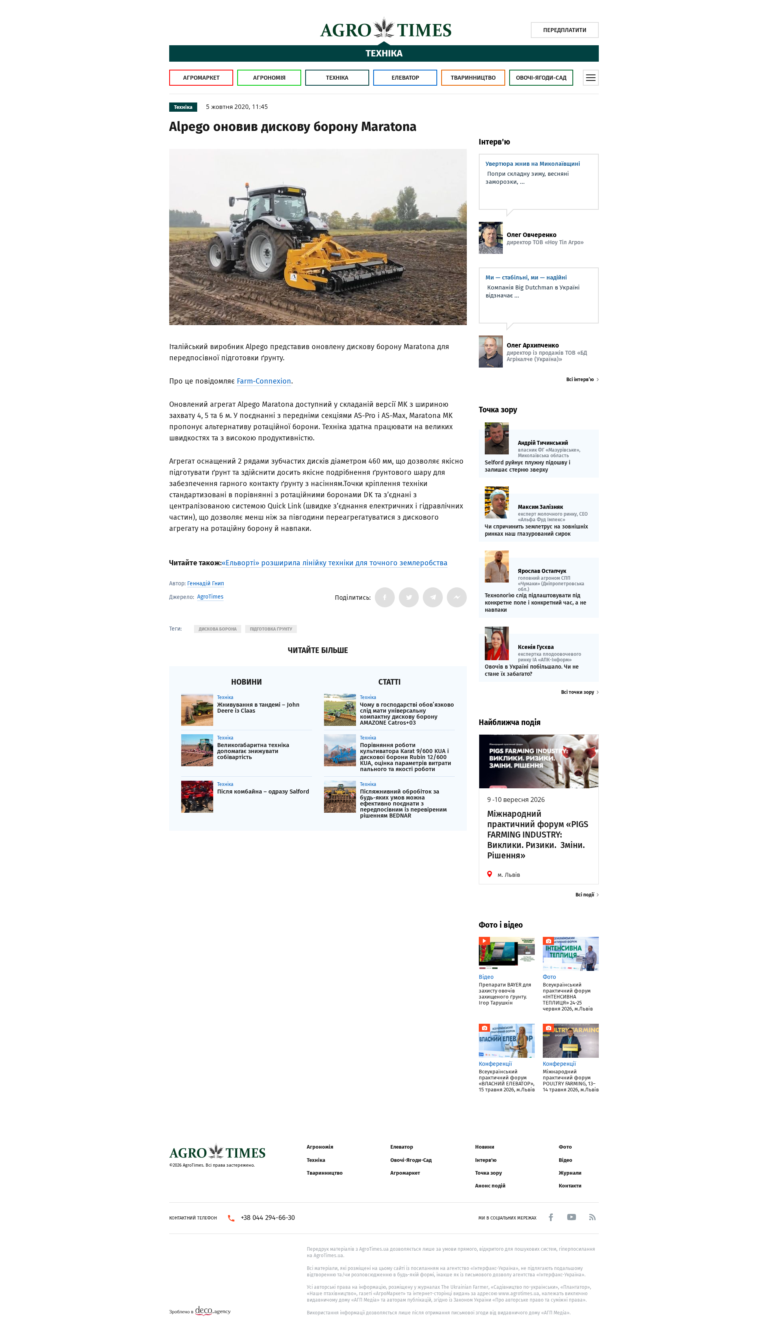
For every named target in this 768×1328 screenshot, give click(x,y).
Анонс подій (490, 1186)
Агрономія (269, 77)
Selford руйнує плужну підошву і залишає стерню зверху (527, 466)
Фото (565, 1147)
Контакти (570, 1186)
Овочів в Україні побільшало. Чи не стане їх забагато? (532, 670)
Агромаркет (201, 77)
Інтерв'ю (485, 1160)
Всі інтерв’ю (580, 379)
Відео (565, 1160)
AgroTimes (210, 597)
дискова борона (217, 629)
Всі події (585, 894)
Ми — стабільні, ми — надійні (526, 277)
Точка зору (488, 1173)
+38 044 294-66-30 (268, 1218)
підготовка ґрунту (271, 629)
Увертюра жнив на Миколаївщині (533, 163)
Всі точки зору (577, 692)
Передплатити (564, 30)
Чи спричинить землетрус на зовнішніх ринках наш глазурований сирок (536, 530)
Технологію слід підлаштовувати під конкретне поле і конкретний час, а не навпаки (535, 602)
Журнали (570, 1173)
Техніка (337, 77)
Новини (484, 1147)
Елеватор (405, 77)
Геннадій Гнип (205, 583)
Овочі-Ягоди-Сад (541, 77)
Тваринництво (473, 77)
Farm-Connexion (264, 381)
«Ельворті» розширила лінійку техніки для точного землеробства (335, 563)
